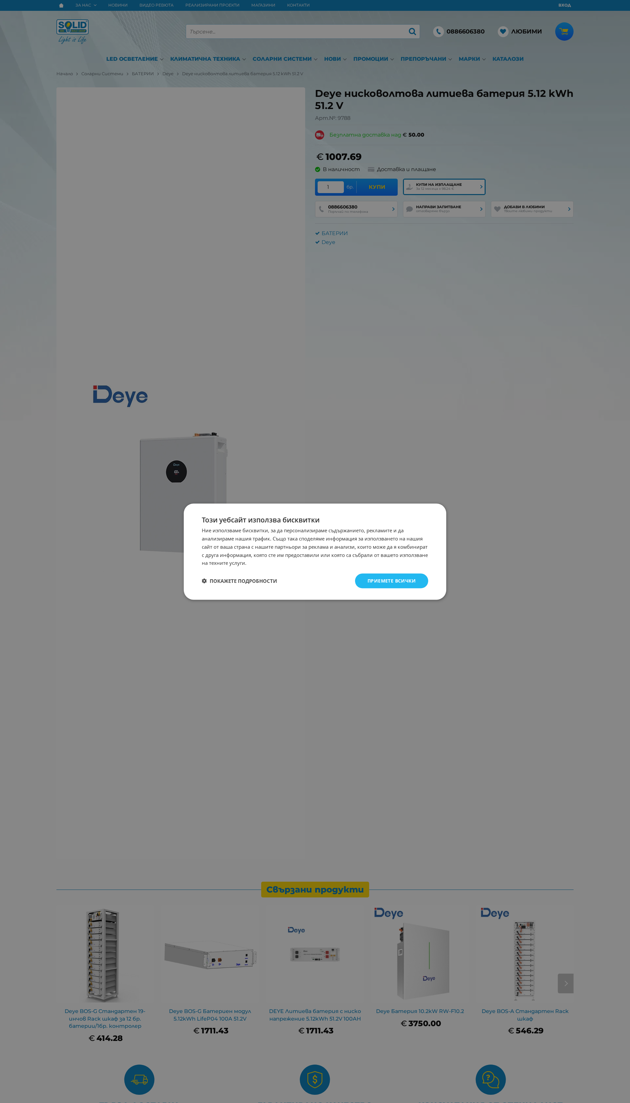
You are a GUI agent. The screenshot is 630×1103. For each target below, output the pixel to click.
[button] (239, 581)
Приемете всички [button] (392, 580)
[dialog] (315, 551)
